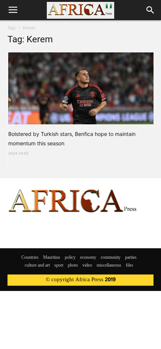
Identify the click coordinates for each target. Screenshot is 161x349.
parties (131, 257)
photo (73, 265)
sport (58, 265)
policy (70, 257)
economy (88, 257)
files (129, 265)
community (111, 257)
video (87, 265)
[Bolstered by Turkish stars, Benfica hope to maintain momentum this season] (81, 88)
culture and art (37, 265)
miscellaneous (109, 265)
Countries (30, 257)
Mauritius (51, 257)
